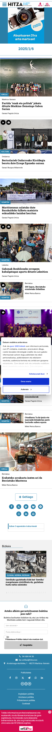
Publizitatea (26, 673)
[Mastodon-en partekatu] (26, 506)
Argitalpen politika (26, 694)
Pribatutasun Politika (13, 639)
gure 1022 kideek (17, 346)
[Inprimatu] (33, 513)
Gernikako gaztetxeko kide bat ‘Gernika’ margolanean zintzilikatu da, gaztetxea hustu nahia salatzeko (25, 582)
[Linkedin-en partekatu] (26, 513)
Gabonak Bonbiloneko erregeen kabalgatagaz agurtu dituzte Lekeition (25, 270)
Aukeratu (25, 389)
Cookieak (26, 703)
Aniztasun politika (26, 697)
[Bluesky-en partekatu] (33, 506)
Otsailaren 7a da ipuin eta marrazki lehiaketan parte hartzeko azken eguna (37, 420)
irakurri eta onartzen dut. (24, 639)
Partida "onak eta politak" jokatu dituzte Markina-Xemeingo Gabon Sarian (22, 106)
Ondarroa (6, 157)
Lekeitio (5, 265)
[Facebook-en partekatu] (11, 506)
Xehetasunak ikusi (37, 374)
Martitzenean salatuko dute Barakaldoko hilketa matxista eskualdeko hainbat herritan (20, 210)
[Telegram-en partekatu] (40, 506)
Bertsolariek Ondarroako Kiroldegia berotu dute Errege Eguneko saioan (23, 162)
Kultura (5, 152)
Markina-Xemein (9, 99)
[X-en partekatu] (18, 506)
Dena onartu (26, 381)
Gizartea (5, 202)
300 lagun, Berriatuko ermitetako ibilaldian (35, 288)
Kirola (4, 95)
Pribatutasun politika (26, 700)
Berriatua (28, 283)
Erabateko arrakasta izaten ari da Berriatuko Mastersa (22, 479)
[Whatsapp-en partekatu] (18, 513)
